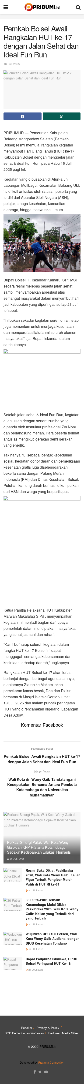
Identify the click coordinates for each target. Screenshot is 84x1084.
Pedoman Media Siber (63, 1033)
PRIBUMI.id (47, 1046)
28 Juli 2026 (35, 949)
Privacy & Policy (48, 1027)
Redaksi (26, 1027)
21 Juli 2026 (35, 969)
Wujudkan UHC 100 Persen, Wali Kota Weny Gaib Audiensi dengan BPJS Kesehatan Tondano (53, 938)
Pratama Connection (51, 1062)
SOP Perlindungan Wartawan (24, 1033)
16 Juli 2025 (12, 64)
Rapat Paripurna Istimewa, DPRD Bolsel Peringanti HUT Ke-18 (51, 961)
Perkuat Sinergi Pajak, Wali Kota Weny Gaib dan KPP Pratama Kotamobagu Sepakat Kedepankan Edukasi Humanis (39, 847)
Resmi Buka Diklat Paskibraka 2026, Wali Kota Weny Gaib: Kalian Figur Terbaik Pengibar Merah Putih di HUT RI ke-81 (53, 877)
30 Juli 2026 (16, 858)
